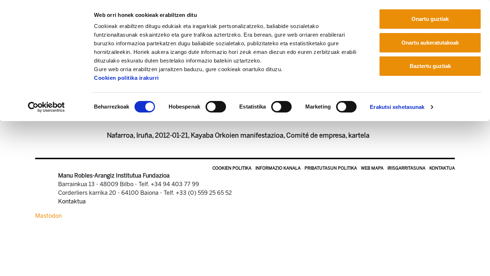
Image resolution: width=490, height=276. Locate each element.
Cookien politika (231, 168)
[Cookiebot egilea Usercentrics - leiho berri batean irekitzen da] (46, 107)
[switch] (216, 106)
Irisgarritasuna (406, 168)
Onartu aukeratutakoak (430, 43)
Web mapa (372, 168)
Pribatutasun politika (331, 168)
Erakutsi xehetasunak (397, 107)
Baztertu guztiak (430, 66)
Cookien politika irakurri (126, 78)
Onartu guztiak (430, 19)
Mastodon (48, 215)
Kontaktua (442, 168)
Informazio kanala (278, 168)
